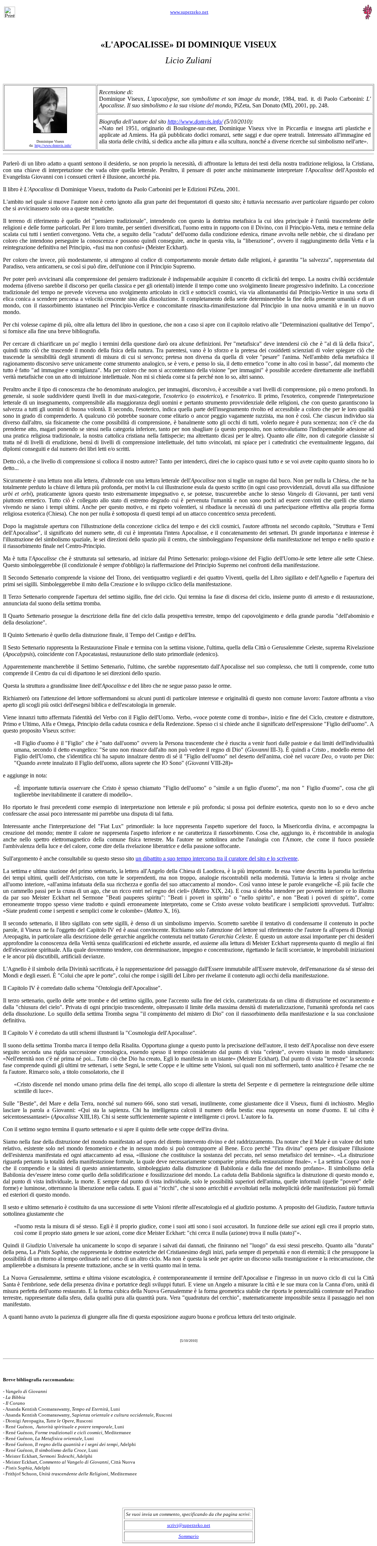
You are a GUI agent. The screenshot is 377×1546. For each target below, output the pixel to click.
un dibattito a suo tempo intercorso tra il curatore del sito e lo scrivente (216, 858)
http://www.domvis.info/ (195, 121)
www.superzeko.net (189, 12)
